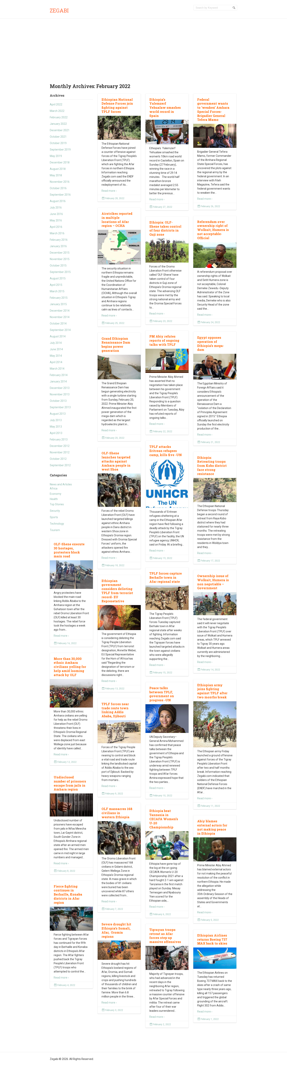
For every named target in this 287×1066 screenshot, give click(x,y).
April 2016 (56, 226)
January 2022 (58, 123)
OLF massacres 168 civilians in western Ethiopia (117, 813)
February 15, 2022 (162, 672)
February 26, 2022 (210, 206)
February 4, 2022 (66, 985)
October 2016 (58, 188)
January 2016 (58, 246)
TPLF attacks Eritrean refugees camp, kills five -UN (165, 451)
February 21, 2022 (210, 442)
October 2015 (58, 265)
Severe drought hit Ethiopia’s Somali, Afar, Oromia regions (116, 930)
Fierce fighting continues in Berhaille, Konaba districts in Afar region (68, 894)
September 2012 (60, 465)
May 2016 (56, 220)
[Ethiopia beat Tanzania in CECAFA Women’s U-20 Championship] (167, 845)
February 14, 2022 (210, 669)
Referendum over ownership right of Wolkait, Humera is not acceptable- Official (213, 230)
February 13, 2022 (114, 688)
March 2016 (57, 233)
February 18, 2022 (114, 565)
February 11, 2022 (210, 806)
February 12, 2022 (67, 762)
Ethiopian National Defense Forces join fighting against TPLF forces (117, 105)
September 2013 (60, 407)
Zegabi (59, 10)
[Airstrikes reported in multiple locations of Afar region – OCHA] (119, 247)
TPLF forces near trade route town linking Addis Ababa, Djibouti (115, 710)
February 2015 (59, 297)
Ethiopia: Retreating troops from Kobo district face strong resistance (212, 465)
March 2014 (57, 368)
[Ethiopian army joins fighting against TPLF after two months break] (214, 725)
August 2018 (58, 168)
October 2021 (58, 136)
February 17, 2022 (210, 560)
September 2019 (60, 149)
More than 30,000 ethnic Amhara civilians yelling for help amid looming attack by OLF (70, 667)
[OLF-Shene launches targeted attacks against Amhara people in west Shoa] (119, 490)
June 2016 (56, 214)
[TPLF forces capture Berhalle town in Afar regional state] (167, 598)
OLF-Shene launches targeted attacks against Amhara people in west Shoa (116, 461)
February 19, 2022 (162, 558)
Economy (55, 493)
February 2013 (59, 439)
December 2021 (60, 130)
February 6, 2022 (162, 914)
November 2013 (60, 394)
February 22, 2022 (162, 431)
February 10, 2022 (162, 795)
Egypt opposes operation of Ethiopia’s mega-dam (210, 343)
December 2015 (60, 252)
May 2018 (56, 175)
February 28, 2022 (114, 198)
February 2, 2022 (162, 1024)
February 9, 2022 (114, 793)
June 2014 (56, 349)
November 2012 (60, 452)
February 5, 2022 (210, 920)
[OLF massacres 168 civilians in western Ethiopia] (119, 838)
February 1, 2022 (210, 1019)
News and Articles (61, 484)
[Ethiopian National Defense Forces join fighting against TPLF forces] (119, 128)
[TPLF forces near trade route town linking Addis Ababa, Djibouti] (119, 731)
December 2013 (60, 388)
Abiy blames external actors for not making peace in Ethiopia (212, 827)
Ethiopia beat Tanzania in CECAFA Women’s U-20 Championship (163, 819)
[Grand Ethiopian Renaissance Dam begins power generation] (119, 367)
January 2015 (58, 304)
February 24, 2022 (210, 322)
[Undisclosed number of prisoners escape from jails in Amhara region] (71, 804)
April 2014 (56, 362)
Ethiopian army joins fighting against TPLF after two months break (212, 691)
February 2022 (59, 117)
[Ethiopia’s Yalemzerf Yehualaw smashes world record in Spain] (167, 132)
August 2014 (58, 336)
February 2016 (59, 239)
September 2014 (60, 330)
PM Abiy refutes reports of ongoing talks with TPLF (164, 340)
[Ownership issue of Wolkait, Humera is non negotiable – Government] (214, 603)
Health (54, 499)
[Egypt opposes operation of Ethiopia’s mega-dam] (214, 367)
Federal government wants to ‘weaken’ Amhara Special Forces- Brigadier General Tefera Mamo (213, 109)
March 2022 (57, 110)
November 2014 (60, 317)
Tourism (55, 530)
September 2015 (60, 272)
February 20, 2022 (114, 438)
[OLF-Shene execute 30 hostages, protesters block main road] (71, 574)
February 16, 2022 (67, 643)
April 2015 (56, 284)
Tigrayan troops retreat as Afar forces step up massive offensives (165, 936)
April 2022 (56, 104)
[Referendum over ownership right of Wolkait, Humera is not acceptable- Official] (214, 255)
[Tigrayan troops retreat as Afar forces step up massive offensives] (167, 958)
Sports (54, 517)
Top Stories (57, 504)
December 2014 (60, 310)
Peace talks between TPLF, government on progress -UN (161, 694)
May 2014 (56, 355)
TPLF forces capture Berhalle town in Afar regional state (165, 577)
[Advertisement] (143, 47)
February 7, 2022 (114, 909)
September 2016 (60, 194)
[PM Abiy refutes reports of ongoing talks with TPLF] (167, 361)
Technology (57, 523)
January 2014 (58, 381)
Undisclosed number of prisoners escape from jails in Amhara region (70, 783)
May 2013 (56, 426)
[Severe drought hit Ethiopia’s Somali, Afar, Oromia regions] (119, 950)
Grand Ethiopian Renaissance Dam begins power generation (116, 344)
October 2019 (58, 143)
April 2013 (56, 433)
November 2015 (60, 259)
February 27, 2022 (162, 207)
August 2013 (58, 413)
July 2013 (56, 420)
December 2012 (60, 445)
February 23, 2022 (162, 321)
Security (55, 510)
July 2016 (56, 207)
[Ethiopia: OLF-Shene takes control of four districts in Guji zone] (167, 251)
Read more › (109, 190)
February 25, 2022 (114, 323)
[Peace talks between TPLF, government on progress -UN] (167, 718)
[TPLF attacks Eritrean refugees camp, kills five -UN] (167, 485)
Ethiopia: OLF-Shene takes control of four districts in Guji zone (165, 228)
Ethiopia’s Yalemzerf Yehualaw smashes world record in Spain (165, 107)
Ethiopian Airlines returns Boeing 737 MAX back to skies (212, 939)
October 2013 (58, 400)
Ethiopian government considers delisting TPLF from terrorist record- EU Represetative (117, 591)
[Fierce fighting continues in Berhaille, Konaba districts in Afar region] (71, 919)
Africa (53, 488)
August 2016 (58, 201)
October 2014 (58, 323)
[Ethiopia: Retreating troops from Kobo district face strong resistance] (214, 490)
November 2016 (60, 181)
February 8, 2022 (66, 871)
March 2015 (57, 291)
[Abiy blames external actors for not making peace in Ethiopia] (214, 849)
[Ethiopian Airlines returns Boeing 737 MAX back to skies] (214, 958)
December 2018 (60, 162)
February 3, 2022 (114, 1010)
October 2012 (58, 458)
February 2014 (59, 375)
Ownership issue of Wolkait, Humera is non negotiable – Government (213, 582)
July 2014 (56, 342)
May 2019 (56, 156)
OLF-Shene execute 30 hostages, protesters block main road (69, 550)
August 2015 (58, 278)
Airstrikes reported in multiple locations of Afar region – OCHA (117, 219)
